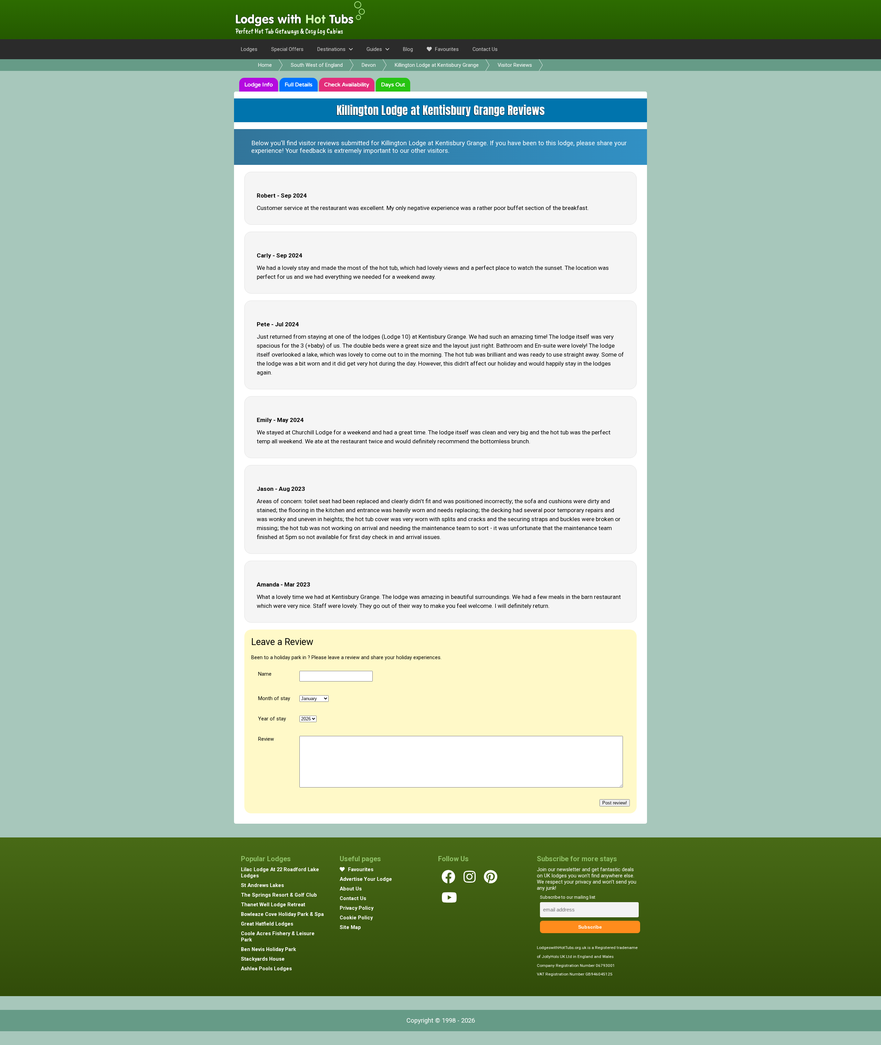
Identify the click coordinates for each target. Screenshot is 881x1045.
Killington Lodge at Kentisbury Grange (437, 65)
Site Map (350, 927)
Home (265, 65)
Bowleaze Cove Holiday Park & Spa (282, 914)
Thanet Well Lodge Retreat (273, 904)
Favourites (446, 49)
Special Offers (287, 49)
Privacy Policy (356, 908)
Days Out (393, 84)
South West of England (317, 65)
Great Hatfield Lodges (267, 924)
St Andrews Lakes (262, 885)
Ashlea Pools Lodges (266, 968)
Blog (408, 49)
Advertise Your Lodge (366, 879)
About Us (351, 889)
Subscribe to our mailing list (567, 897)
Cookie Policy (356, 918)
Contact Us (485, 49)
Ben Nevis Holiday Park (268, 949)
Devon (369, 65)
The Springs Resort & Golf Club (279, 895)
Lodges (249, 49)
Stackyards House (263, 959)
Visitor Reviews (515, 65)
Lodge (258, 84)
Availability (346, 84)
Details (298, 84)
